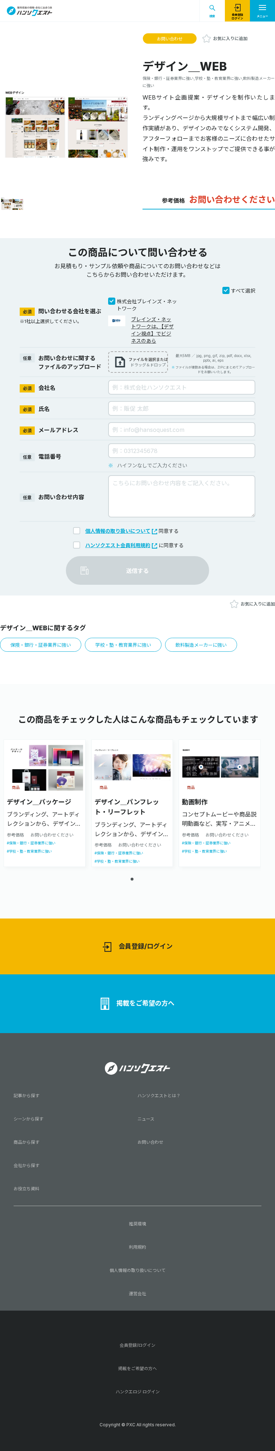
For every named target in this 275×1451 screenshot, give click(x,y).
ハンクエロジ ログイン (138, 1391)
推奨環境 (137, 1223)
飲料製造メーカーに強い (201, 645)
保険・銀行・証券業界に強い (40, 645)
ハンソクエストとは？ (159, 1095)
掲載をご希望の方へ (145, 1003)
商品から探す (26, 1142)
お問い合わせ (170, 39)
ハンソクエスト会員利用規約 (117, 545)
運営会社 (137, 1293)
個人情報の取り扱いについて (117, 531)
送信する (137, 570)
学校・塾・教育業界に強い (123, 645)
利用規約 (137, 1247)
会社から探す (26, 1165)
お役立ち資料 (26, 1188)
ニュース (146, 1119)
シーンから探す (28, 1119)
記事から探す (26, 1095)
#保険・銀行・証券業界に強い (31, 843)
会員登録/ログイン (146, 946)
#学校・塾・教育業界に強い (29, 851)
